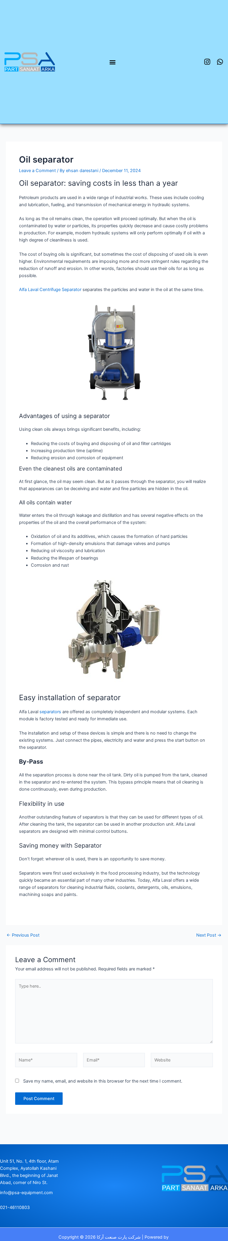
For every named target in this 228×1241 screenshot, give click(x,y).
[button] (113, 62)
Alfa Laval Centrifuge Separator (50, 289)
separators (50, 711)
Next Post (208, 935)
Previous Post (23, 935)
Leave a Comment (37, 170)
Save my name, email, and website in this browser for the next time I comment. (102, 1081)
